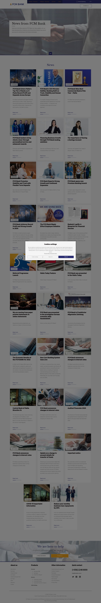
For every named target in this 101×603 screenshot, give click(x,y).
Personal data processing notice (50, 253)
